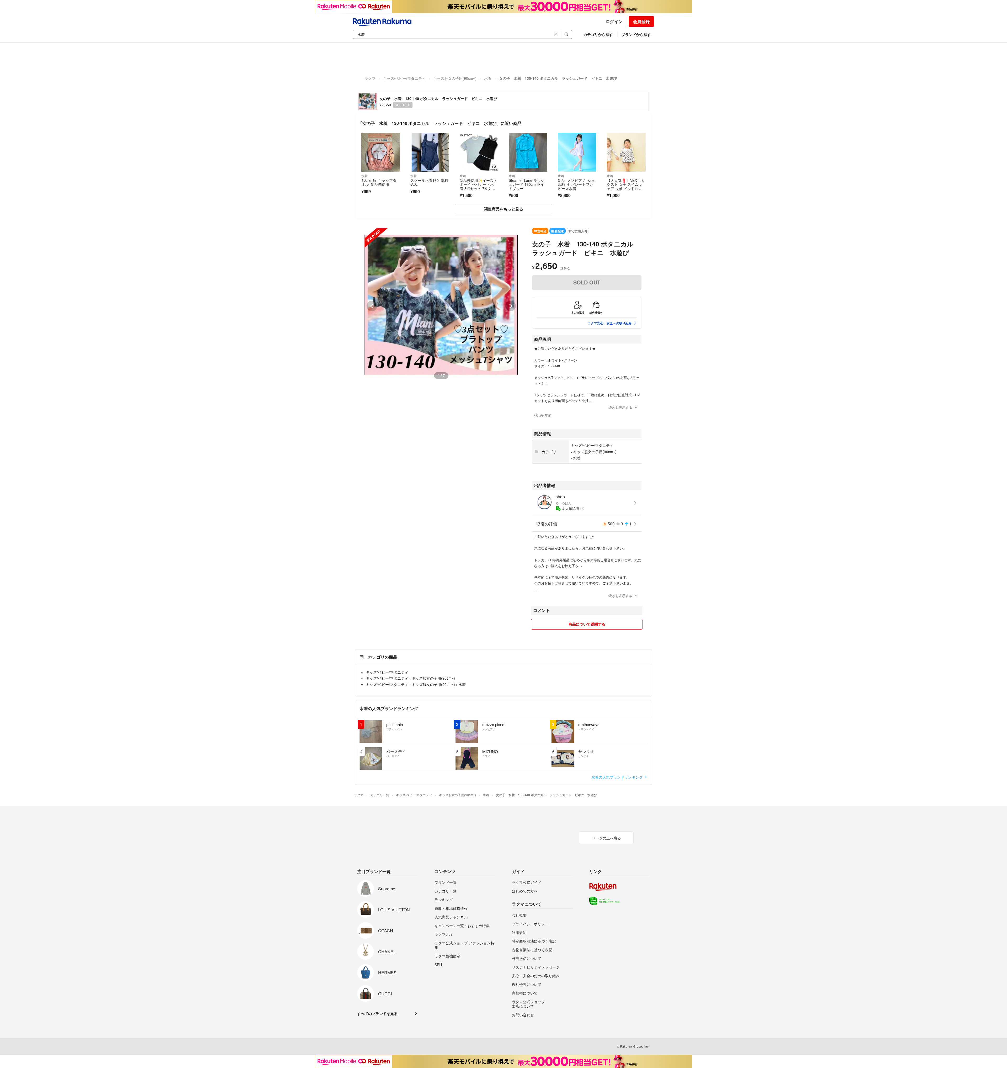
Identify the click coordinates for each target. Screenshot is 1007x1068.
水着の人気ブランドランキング (617, 777)
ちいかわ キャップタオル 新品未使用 (379, 182)
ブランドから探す (636, 34)
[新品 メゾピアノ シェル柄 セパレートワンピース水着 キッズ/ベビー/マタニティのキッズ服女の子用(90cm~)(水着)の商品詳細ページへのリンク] (577, 152)
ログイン (614, 21)
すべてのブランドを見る (377, 1013)
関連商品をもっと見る (503, 209)
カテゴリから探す (598, 34)
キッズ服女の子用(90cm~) (454, 78)
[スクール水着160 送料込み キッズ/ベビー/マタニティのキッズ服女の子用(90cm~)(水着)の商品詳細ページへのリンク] (429, 152)
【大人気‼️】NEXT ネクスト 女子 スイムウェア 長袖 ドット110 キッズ (625, 186)
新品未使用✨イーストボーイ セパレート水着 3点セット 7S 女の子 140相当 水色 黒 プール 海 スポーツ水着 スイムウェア (478, 190)
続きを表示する (620, 407)
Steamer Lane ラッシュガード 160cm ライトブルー (526, 184)
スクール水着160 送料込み (429, 182)
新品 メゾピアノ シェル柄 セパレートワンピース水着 (576, 184)
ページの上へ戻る (606, 837)
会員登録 (641, 21)
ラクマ (370, 78)
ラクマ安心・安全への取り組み (610, 323)
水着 (487, 78)
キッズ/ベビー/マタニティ (404, 78)
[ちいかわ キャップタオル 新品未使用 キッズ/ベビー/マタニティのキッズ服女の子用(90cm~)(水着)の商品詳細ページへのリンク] (380, 152)
